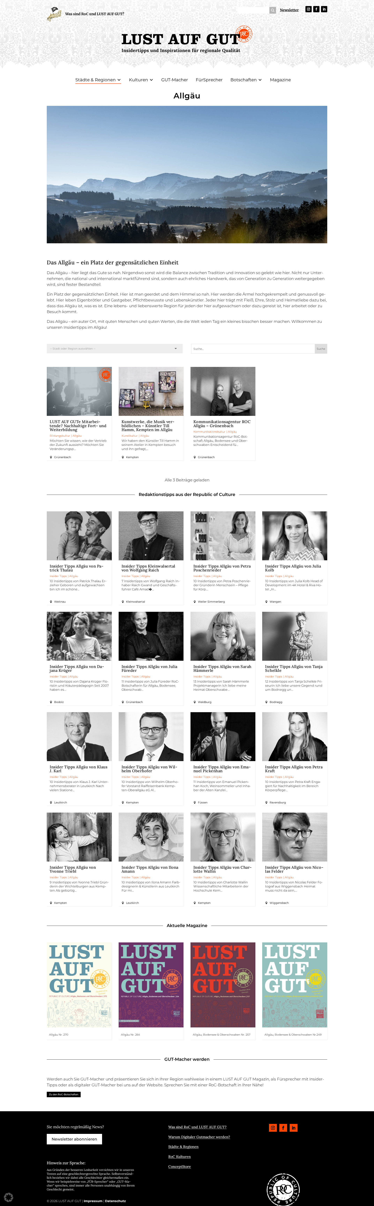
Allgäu (77, 435)
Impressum (93, 1201)
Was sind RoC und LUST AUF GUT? (94, 14)
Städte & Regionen (95, 79)
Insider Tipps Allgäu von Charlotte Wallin (222, 869)
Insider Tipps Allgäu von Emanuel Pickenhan (222, 768)
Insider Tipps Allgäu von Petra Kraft (294, 768)
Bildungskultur (60, 435)
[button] (8, 1197)
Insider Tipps (58, 576)
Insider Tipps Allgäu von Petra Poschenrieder (222, 568)
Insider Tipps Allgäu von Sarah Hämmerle (222, 668)
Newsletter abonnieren (74, 1139)
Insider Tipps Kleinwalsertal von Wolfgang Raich (148, 568)
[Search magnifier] (272, 10)
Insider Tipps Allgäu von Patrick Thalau (76, 568)
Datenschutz (115, 1201)
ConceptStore (179, 1166)
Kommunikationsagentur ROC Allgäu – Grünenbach (222, 423)
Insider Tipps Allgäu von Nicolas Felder (294, 869)
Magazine (280, 79)
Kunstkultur (130, 435)
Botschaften (243, 79)
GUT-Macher (174, 79)
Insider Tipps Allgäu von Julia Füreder (149, 668)
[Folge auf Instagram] (308, 9)
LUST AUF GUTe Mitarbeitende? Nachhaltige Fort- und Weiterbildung (78, 425)
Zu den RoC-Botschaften (63, 1094)
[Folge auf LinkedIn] (324, 9)
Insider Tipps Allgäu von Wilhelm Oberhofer (149, 768)
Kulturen (138, 79)
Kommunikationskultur (209, 431)
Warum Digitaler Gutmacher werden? (199, 1137)
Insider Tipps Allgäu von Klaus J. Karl (78, 768)
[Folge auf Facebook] (316, 9)
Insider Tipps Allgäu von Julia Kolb (293, 568)
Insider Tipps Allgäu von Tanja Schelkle (294, 668)
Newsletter (289, 10)
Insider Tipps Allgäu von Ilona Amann (150, 869)
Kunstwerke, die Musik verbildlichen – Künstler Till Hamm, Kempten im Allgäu (148, 425)
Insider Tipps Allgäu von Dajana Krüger (77, 668)
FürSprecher (209, 79)
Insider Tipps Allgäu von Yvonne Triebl (73, 869)
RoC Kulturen (179, 1156)
